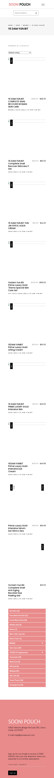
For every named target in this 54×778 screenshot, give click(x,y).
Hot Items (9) (14, 611)
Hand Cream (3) (15, 639)
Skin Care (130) (15, 648)
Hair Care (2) (14, 676)
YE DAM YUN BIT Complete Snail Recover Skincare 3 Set (18, 164)
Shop (18, 25)
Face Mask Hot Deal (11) (19, 615)
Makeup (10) (14, 671)
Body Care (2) (15, 662)
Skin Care (20, 110)
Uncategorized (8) (16, 685)
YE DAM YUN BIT (33, 110)
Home (10, 25)
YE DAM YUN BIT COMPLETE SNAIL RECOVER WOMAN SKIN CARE (17, 102)
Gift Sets (12, 293)
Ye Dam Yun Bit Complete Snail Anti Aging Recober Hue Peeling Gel (16, 590)
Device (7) (13, 629)
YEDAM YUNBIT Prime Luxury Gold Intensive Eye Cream (17, 467)
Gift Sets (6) (14, 666)
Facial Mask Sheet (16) (18, 620)
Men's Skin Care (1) (17, 634)
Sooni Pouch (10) (16, 680)
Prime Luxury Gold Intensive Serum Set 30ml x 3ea (17, 528)
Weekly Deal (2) (15, 625)
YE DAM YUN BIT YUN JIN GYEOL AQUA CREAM (18, 226)
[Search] (36, 13)
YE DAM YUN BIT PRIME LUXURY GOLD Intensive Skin (18, 407)
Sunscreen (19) (15, 657)
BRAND (26, 25)
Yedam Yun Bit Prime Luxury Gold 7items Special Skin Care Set (18, 286)
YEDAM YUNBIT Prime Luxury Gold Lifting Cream (17, 347)
